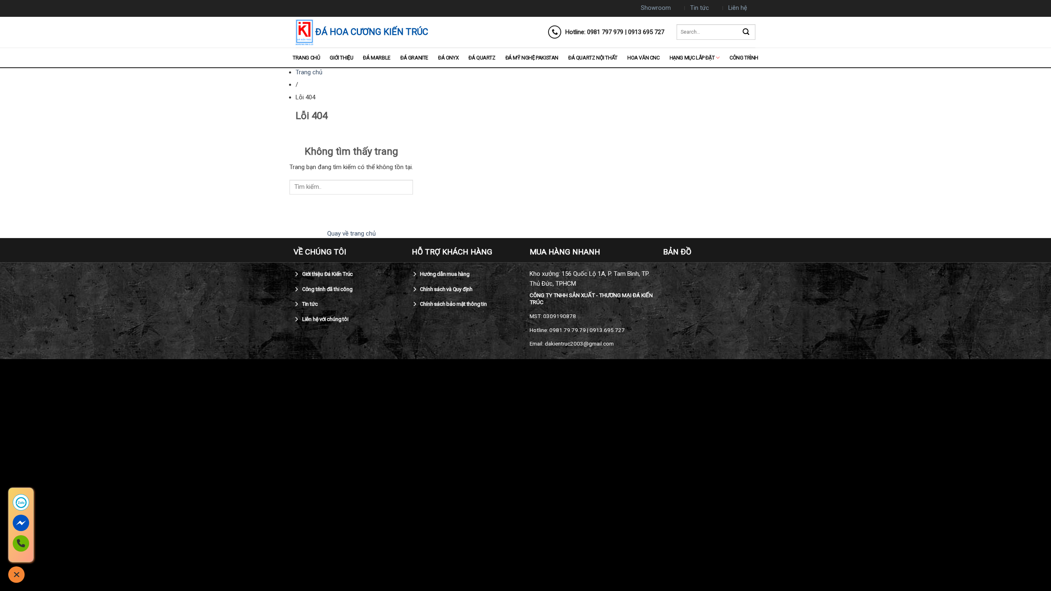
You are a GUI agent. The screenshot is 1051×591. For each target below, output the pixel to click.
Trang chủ (306, 58)
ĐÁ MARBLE (376, 58)
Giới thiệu (341, 58)
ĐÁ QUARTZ (481, 58)
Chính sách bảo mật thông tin (453, 304)
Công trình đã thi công (326, 289)
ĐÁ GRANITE (414, 58)
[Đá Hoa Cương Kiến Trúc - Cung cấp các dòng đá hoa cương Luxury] (304, 32)
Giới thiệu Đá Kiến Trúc (327, 274)
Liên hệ (737, 8)
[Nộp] (746, 32)
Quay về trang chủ (351, 233)
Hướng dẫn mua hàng (444, 274)
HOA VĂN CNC (643, 58)
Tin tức (699, 8)
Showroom (656, 8)
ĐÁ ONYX (448, 58)
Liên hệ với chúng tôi (325, 319)
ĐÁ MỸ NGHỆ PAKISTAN (531, 58)
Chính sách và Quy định (446, 289)
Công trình (744, 58)
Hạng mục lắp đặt (692, 58)
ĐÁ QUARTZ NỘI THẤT (592, 58)
